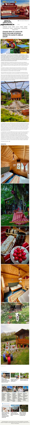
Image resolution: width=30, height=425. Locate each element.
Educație (9, 26)
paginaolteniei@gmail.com (25, 20)
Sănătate (13, 26)
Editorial (11, 28)
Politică (17, 26)
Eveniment (25, 26)
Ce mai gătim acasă (6, 28)
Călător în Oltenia (24, 28)
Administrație (5, 26)
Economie (21, 26)
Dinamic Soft (27, 422)
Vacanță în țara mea (17, 28)
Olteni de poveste (15, 29)
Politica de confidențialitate (15, 423)
